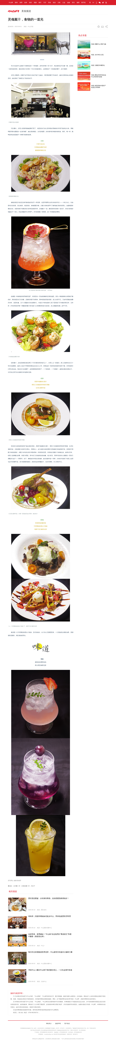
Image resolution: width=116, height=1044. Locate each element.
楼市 (40, 2)
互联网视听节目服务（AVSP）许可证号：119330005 (58, 1028)
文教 (59, 2)
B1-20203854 (82, 1030)
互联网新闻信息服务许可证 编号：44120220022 (32, 1028)
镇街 (30, 2)
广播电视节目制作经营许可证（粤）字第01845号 (84, 1028)
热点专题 (82, 35)
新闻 (16, 2)
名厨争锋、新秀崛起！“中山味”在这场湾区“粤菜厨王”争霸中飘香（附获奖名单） (49, 935)
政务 (25, 2)
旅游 (54, 2)
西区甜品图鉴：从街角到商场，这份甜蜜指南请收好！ (48, 898)
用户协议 (67, 1023)
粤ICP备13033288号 (35, 1030)
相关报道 (13, 891)
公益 (63, 2)
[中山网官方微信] (99, 2)
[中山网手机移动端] (96, 2)
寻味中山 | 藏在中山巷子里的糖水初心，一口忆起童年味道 (50, 970)
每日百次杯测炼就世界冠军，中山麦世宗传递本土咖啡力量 (50, 952)
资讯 (73, 2)
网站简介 (49, 1023)
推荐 (21, 2)
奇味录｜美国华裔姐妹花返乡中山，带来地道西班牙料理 (49, 916)
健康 (78, 2)
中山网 (11, 2)
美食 (49, 2)
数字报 (83, 2)
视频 (35, 2)
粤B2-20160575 (74, 1030)
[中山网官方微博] (103, 2)
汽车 (44, 2)
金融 (68, 2)
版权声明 (58, 1023)
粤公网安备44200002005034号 (48, 1030)
